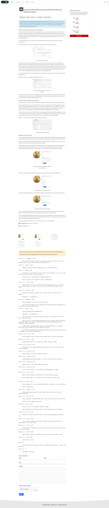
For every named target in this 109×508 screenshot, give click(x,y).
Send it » (21, 494)
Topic (20, 462)
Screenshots (31, 17)
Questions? (48, 17)
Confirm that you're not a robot (25, 485)
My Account (18, 2)
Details (23, 17)
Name (20, 457)
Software (12, 2)
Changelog (39, 17)
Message (21, 466)
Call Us (32, 2)
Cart (23, 2)
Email (45, 457)
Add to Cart (79, 35)
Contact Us (27, 2)
